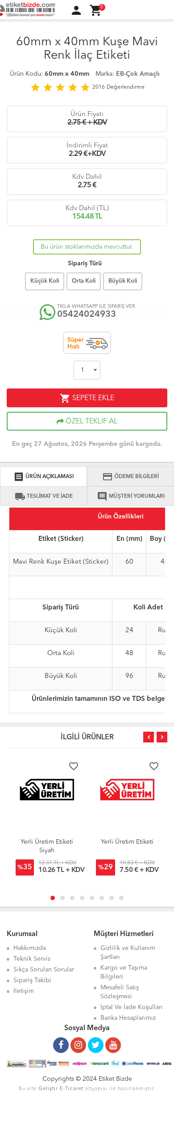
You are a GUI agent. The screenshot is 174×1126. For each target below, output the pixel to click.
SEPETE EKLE (87, 398)
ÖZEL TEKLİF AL (90, 421)
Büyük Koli (122, 281)
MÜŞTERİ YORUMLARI (131, 496)
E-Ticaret (71, 1089)
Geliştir (48, 1089)
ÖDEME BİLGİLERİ (130, 476)
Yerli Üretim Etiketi (127, 842)
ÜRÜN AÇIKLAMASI (43, 476)
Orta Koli (83, 281)
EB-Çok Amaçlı (138, 74)
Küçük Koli (44, 281)
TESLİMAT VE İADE (44, 496)
